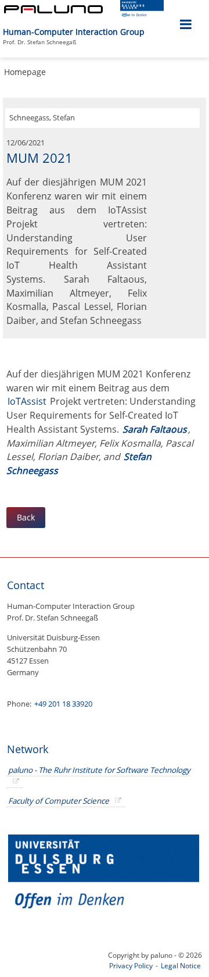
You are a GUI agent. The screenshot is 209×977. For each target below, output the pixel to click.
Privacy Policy (131, 966)
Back (26, 517)
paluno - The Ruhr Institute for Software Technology (99, 770)
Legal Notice (181, 966)
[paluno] (53, 10)
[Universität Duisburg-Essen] (142, 14)
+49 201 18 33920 (62, 703)
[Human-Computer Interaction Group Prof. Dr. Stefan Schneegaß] (149, 26)
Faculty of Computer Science (58, 801)
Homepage (25, 71)
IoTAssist (28, 401)
